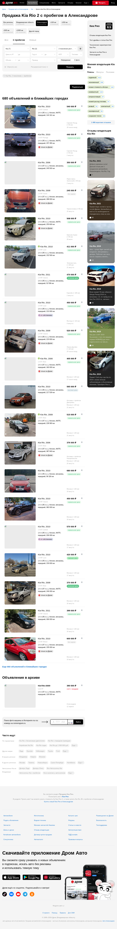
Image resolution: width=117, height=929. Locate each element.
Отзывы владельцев (41, 830)
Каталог (79, 3)
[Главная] (9, 3)
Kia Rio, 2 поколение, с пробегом (18, 76)
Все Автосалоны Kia (54, 768)
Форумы (71, 820)
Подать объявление (10, 820)
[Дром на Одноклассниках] (32, 894)
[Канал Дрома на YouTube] (18, 894)
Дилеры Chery (38, 768)
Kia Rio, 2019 (95, 246)
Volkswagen (40, 751)
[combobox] (17, 48)
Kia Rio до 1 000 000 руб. (59, 745)
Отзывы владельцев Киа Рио (100, 35)
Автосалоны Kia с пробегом (29, 773)
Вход (113, 3)
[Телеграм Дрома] (25, 894)
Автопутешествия (74, 830)
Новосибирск (42, 763)
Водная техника (40, 820)
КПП (60, 54)
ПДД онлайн (72, 835)
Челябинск (71, 763)
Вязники (42, 757)
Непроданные (65, 60)
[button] (74, 745)
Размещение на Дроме (105, 816)
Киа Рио (95, 26)
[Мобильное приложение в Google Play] (32, 877)
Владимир (23, 757)
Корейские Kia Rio (26, 745)
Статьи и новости (74, 825)
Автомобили (32, 3)
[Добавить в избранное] (82, 106)
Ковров (33, 757)
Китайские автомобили (12, 835)
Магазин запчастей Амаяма (44, 825)
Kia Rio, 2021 (95, 161)
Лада (21, 751)
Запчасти (61, 3)
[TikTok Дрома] (4, 894)
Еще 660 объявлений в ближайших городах (24, 667)
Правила (63, 913)
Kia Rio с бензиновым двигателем (32, 741)
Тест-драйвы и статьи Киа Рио (101, 40)
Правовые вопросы (75, 839)
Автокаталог (38, 839)
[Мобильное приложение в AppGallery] (52, 877)
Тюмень (31, 763)
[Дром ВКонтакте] (11, 894)
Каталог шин (73, 816)
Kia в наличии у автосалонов (54, 773)
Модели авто (57, 906)
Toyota (50, 751)
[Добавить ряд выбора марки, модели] (80, 48)
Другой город (34, 31)
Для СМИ (71, 913)
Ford (58, 751)
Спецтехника (8, 839)
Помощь (54, 913)
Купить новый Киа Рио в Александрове (58, 801)
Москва (22, 3)
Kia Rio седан (41, 745)
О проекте (46, 913)
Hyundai (30, 751)
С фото (77, 60)
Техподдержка (101, 825)
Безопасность (101, 820)
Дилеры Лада (24, 768)
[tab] (6, 41)
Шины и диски (8, 830)
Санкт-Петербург (57, 763)
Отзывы (70, 3)
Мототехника (39, 816)
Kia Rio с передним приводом (59, 741)
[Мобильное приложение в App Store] (11, 877)
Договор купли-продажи (43, 835)
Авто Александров (108, 921)
